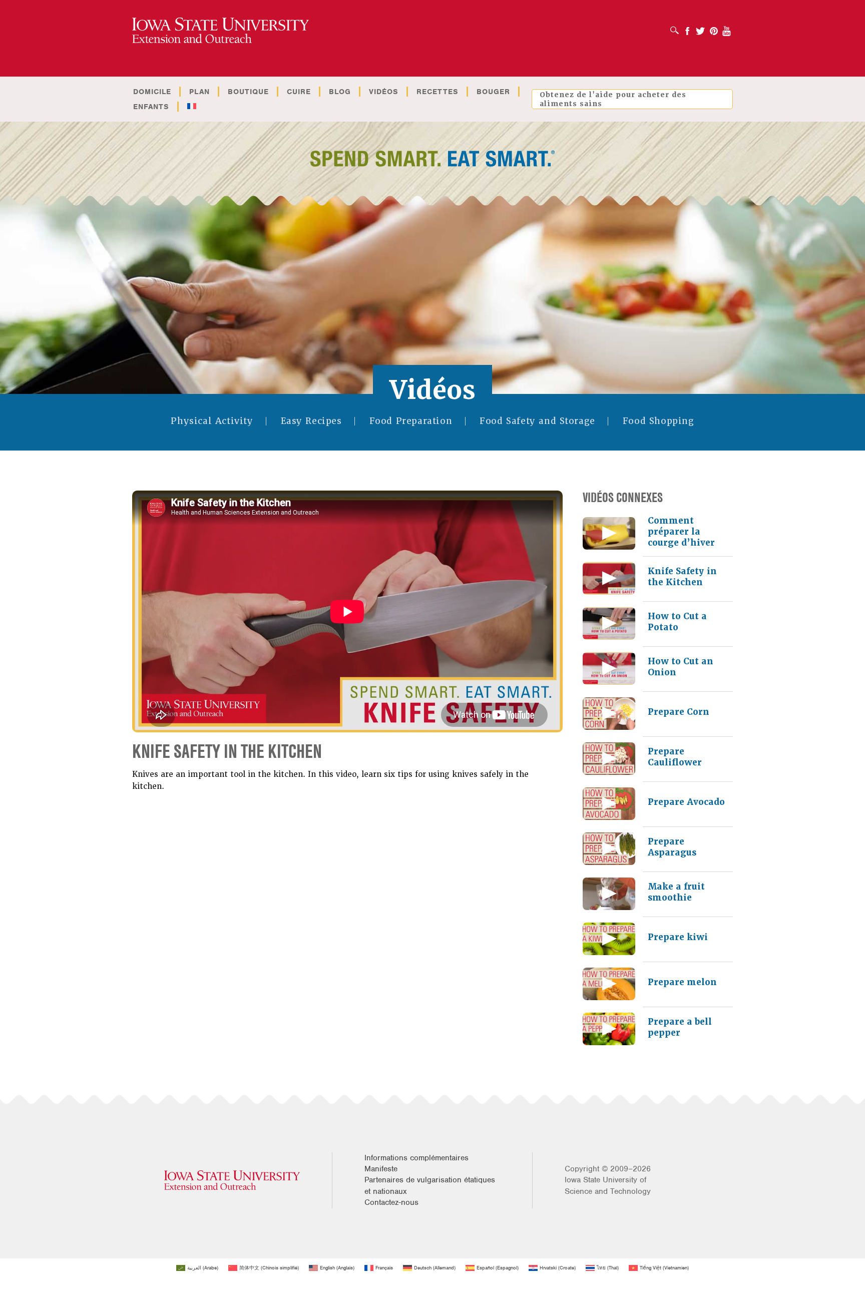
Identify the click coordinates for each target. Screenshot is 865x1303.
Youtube (727, 28)
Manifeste (380, 1169)
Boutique (248, 91)
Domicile (152, 91)
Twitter (700, 28)
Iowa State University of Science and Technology (608, 1185)
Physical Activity (212, 421)
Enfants (151, 106)
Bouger (493, 91)
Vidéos (383, 91)
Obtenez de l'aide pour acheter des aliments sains (613, 99)
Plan (199, 91)
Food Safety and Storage (537, 421)
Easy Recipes (311, 421)
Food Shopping (658, 421)
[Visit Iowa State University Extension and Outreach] (232, 1180)
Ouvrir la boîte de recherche (677, 27)
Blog (340, 91)
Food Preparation (411, 421)
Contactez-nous (391, 1202)
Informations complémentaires (416, 1158)
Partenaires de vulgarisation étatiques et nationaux (429, 1185)
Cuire (299, 91)
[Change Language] (191, 107)
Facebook (687, 28)
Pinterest (714, 28)
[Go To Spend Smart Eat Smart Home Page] (220, 31)
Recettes (437, 91)
